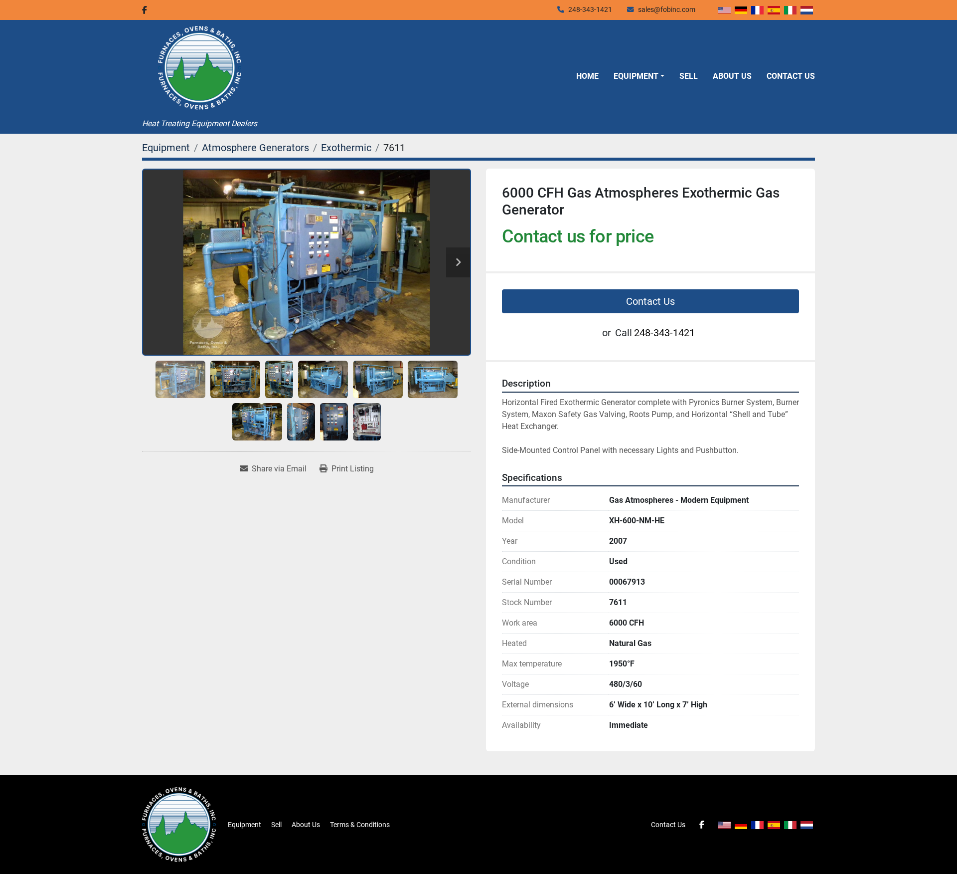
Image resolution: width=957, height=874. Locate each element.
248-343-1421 (590, 9)
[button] (639, 76)
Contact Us (791, 76)
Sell (688, 76)
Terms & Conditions (360, 825)
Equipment (636, 76)
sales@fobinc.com (666, 9)
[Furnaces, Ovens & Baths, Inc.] (179, 824)
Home (587, 76)
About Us (732, 76)
